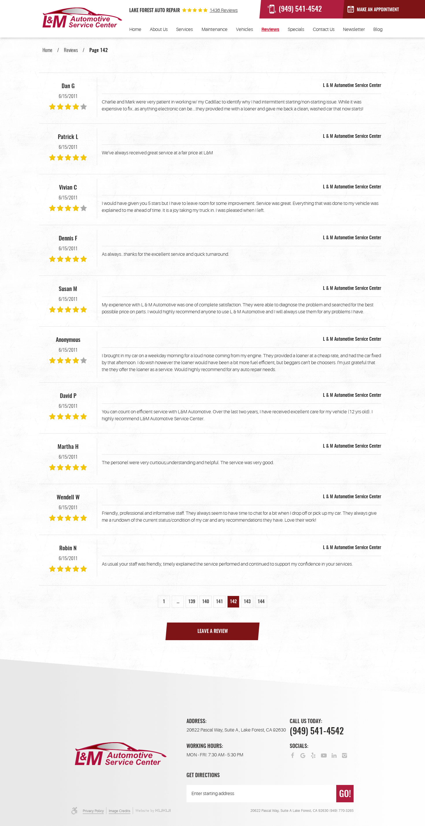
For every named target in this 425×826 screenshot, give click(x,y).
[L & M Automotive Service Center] (82, 17)
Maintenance (215, 29)
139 (191, 601)
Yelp (313, 755)
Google (303, 755)
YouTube (324, 755)
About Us (159, 29)
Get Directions (203, 775)
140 (205, 601)
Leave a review (212, 631)
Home (135, 29)
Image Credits (119, 811)
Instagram (345, 755)
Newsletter (354, 29)
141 (219, 601)
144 (261, 601)
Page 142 (98, 50)
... (178, 601)
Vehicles (244, 29)
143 (247, 601)
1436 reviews (224, 10)
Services (184, 29)
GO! (345, 794)
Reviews (270, 29)
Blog (377, 29)
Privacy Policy (93, 811)
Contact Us (324, 29)
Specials (296, 29)
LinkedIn (334, 755)
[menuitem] (135, 29)
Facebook (292, 755)
